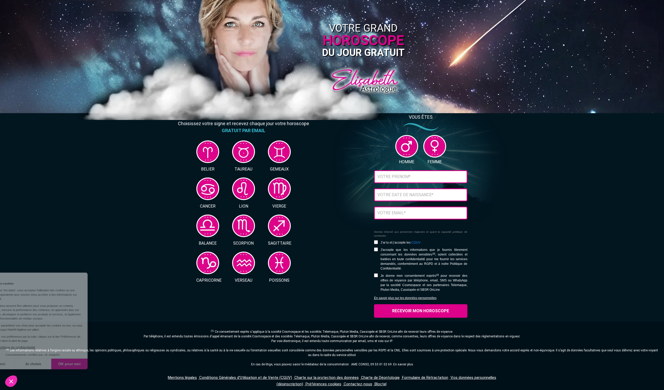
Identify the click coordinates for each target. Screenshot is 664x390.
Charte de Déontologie (380, 377)
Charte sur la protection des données (326, 377)
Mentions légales (182, 377)
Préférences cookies (323, 384)
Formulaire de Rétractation (425, 377)
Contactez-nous (358, 384)
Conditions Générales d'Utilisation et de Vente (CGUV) (245, 377)
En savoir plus (403, 364)
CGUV (415, 242)
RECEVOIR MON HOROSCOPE (420, 310)
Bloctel (380, 384)
